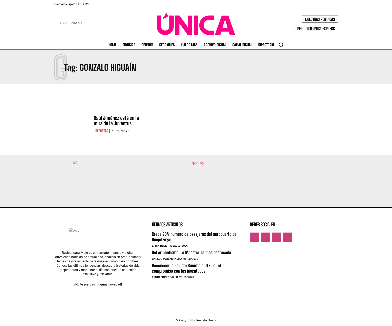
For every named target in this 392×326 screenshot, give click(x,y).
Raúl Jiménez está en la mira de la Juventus (116, 120)
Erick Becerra (162, 245)
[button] (281, 44)
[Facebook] (254, 237)
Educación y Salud (165, 277)
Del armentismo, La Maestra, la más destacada (192, 252)
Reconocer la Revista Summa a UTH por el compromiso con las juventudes (186, 268)
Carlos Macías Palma (167, 258)
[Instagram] (265, 237)
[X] (276, 237)
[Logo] (196, 24)
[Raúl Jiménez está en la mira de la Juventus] (72, 124)
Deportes (101, 131)
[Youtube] (287, 237)
